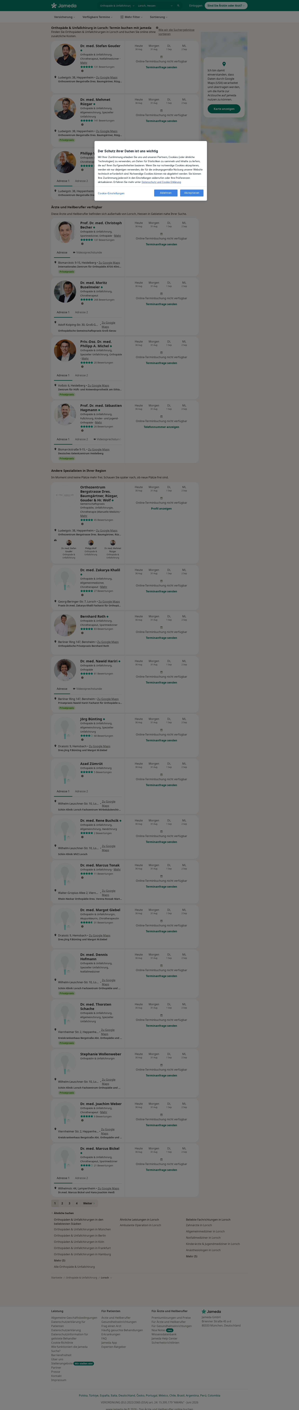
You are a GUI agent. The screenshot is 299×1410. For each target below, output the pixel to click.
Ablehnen (166, 192)
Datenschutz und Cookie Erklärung (161, 182)
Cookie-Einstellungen (111, 193)
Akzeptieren (191, 192)
